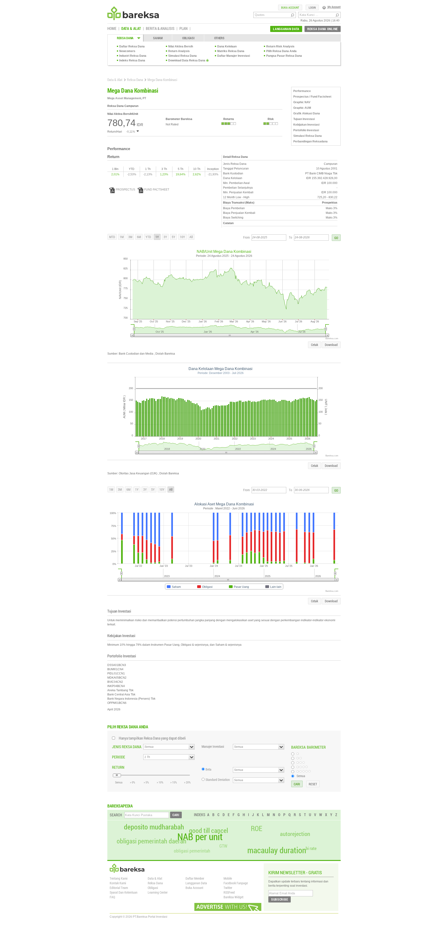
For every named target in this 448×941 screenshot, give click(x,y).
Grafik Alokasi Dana (306, 113)
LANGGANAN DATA (286, 29)
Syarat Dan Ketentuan (123, 892)
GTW (223, 846)
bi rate (311, 848)
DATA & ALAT (131, 28)
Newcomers (127, 51)
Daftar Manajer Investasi (233, 55)
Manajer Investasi (213, 746)
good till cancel (208, 830)
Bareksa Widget (233, 897)
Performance (302, 91)
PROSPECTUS (125, 189)
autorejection (295, 834)
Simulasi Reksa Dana (182, 55)
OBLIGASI (188, 38)
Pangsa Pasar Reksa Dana (284, 55)
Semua (301, 776)
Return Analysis (179, 51)
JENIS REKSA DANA (126, 746)
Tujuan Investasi (304, 119)
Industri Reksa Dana (132, 55)
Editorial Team (119, 887)
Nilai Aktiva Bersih (180, 46)
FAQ (112, 897)
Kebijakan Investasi (306, 124)
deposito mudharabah (154, 826)
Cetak (314, 344)
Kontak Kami (118, 883)
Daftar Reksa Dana (132, 46)
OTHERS (219, 38)
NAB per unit (200, 836)
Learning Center (158, 892)
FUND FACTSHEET (156, 189)
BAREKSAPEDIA (120, 806)
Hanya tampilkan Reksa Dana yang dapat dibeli (152, 738)
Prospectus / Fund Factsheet (312, 96)
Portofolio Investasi (306, 130)
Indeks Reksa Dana (132, 60)
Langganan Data (196, 883)
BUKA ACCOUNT (290, 7)
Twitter (228, 887)
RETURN (118, 767)
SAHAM (158, 38)
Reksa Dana (135, 80)
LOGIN (312, 7)
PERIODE (118, 756)
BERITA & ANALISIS (160, 28)
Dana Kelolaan (227, 46)
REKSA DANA (125, 38)
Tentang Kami (118, 878)
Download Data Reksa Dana (186, 60)
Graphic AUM (302, 107)
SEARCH (116, 814)
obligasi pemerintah (192, 850)
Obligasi (153, 887)
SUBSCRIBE (279, 899)
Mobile (228, 878)
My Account (334, 7)
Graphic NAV (301, 102)
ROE (256, 828)
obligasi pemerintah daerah (151, 841)
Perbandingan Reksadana (310, 141)
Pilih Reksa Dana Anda (281, 51)
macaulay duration (276, 850)
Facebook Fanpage (236, 883)
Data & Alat (114, 80)
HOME (111, 28)
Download (331, 344)
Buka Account (194, 887)
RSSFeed (229, 892)
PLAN (183, 28)
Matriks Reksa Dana (230, 51)
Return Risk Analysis (280, 46)
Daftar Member (195, 878)
